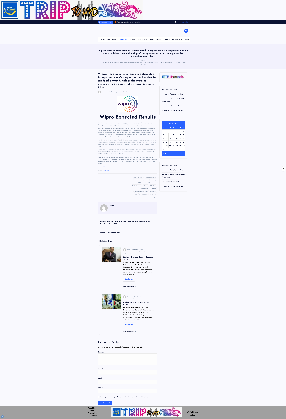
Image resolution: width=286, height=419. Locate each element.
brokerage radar (127, 299)
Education (166, 39)
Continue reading (128, 286)
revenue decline (144, 194)
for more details (102, 166)
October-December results (141, 191)
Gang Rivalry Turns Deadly (171, 106)
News (114, 39)
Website (100, 387)
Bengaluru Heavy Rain (169, 89)
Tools (186, 39)
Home (102, 39)
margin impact (144, 188)
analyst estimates (138, 177)
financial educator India (137, 249)
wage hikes (153, 194)
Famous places (142, 39)
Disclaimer (92, 416)
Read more (129, 279)
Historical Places (155, 39)
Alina (103, 92)
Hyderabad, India (182, 22)
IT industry (153, 185)
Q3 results (153, 191)
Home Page (105, 170)
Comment (101, 352)
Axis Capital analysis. (151, 177)
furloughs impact (137, 185)
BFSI (133, 180)
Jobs (108, 39)
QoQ (135, 194)
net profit (153, 188)
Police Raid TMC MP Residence (172, 110)
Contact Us (92, 411)
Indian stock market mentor (129, 252)
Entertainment (177, 39)
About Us (91, 408)
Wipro (154, 197)
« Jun (165, 153)
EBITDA (140, 182)
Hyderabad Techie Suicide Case (172, 94)
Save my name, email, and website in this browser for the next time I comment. (126, 397)
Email (100, 378)
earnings (154, 180)
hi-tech (146, 185)
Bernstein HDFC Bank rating (139, 296)
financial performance (150, 182)
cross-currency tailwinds (143, 180)
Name (100, 369)
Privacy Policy (93, 413)
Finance (132, 39)
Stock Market (122, 39)
